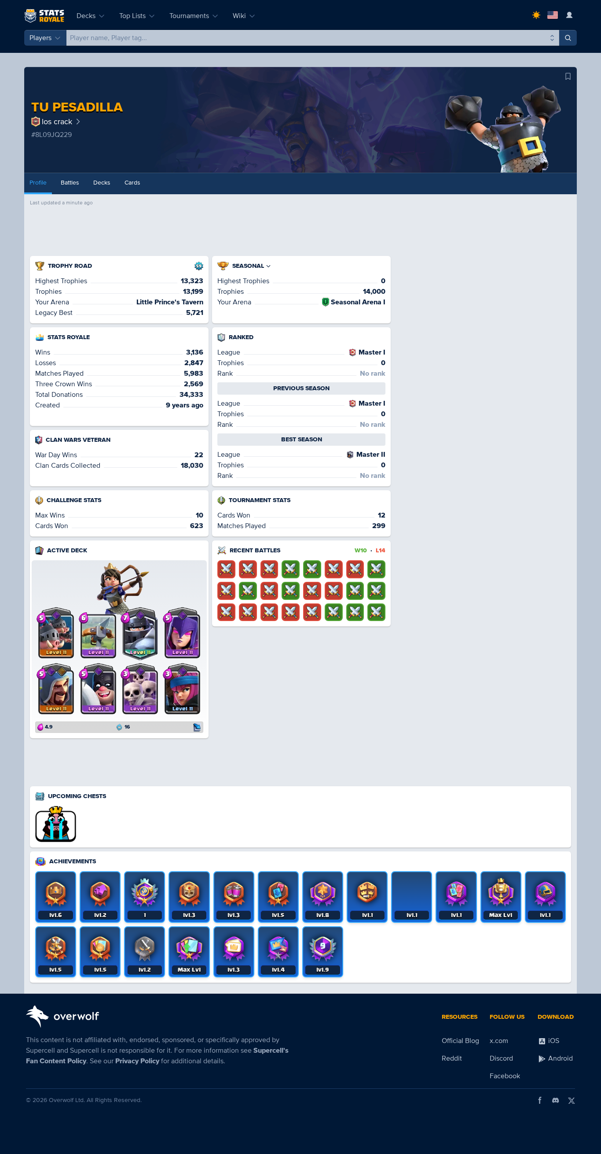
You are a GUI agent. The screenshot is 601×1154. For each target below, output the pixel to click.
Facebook (505, 1076)
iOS (552, 1040)
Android (559, 1058)
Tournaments (189, 15)
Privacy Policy (137, 1061)
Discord (501, 1058)
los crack (57, 121)
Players (40, 37)
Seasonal (248, 266)
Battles (70, 182)
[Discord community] (555, 1100)
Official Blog (460, 1040)
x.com (499, 1040)
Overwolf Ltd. (67, 1100)
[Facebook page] (539, 1100)
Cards (132, 182)
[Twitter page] (571, 1100)
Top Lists (132, 15)
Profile (38, 182)
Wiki (239, 15)
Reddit (452, 1058)
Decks (86, 15)
